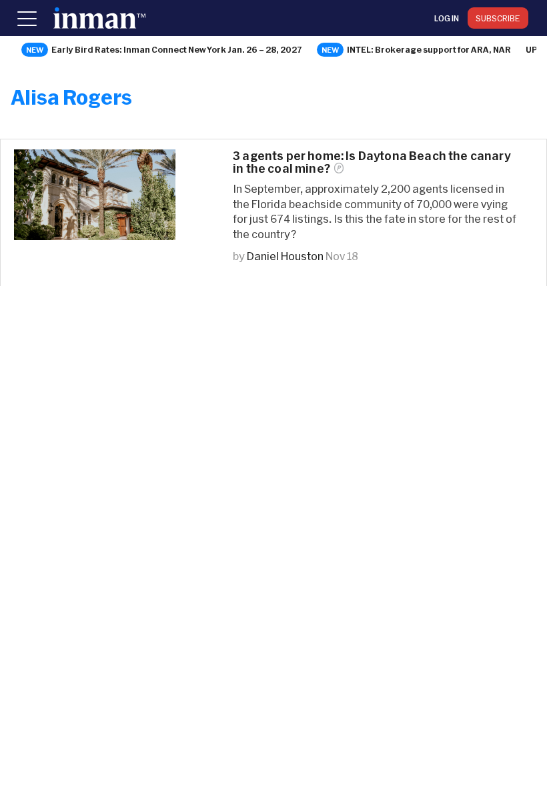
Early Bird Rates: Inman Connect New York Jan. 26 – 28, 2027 (176, 49)
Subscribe (498, 18)
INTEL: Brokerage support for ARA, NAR (429, 49)
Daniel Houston (285, 255)
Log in (446, 18)
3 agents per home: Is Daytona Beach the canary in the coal (371, 162)
